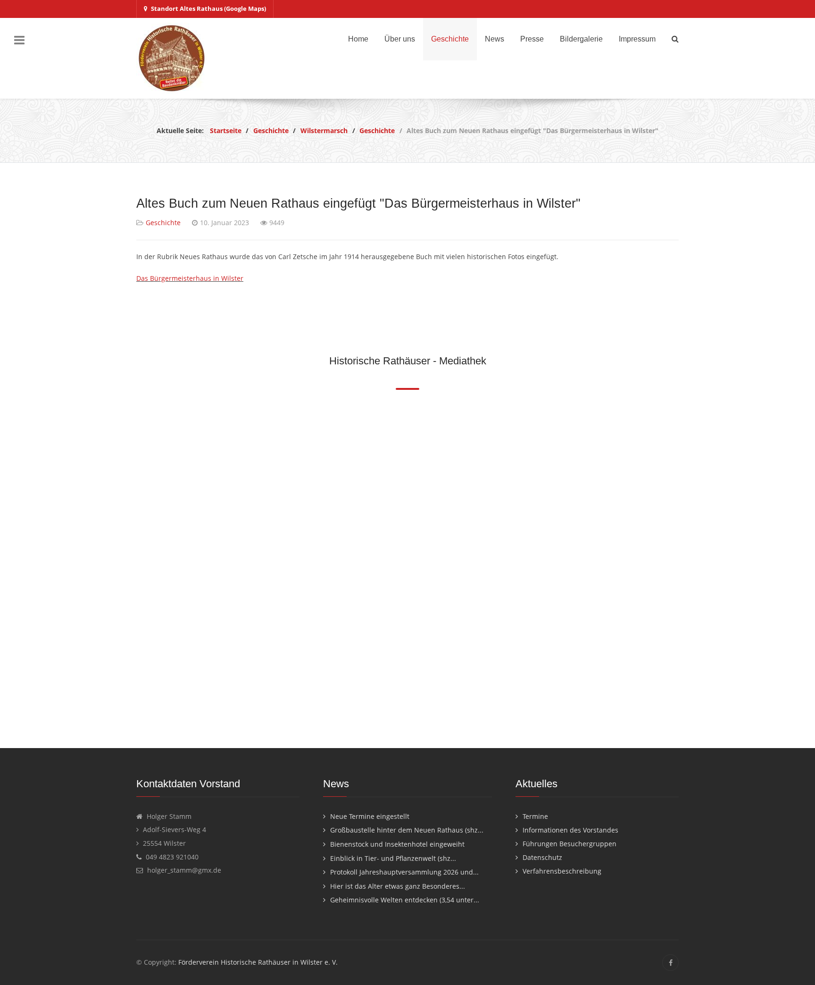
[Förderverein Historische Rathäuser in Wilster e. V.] (171, 58)
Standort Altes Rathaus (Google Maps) (208, 8)
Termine (535, 816)
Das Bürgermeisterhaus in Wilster (189, 278)
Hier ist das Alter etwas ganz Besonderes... (397, 886)
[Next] (680, 564)
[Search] (675, 39)
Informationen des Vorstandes (570, 829)
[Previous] (135, 564)
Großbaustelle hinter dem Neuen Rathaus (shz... (406, 829)
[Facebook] (670, 962)
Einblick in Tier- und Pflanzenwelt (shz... (393, 858)
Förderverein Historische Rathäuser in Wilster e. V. (258, 962)
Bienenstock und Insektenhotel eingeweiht (397, 844)
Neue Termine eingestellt (369, 816)
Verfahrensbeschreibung (562, 871)
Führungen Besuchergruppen (569, 843)
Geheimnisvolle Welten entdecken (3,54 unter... (404, 899)
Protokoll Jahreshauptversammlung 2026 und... (404, 871)
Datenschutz (542, 857)
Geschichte (163, 222)
